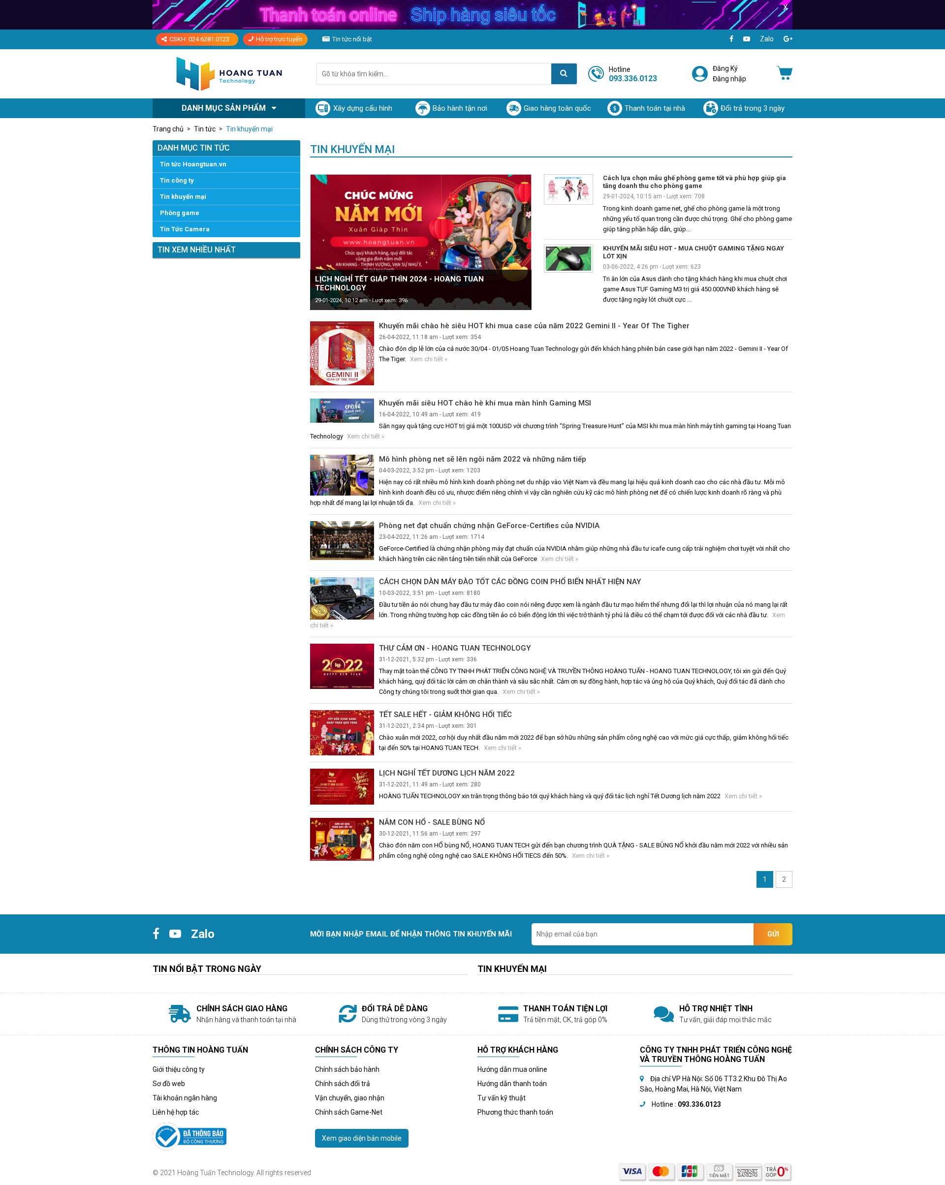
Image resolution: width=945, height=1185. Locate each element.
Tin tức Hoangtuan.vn (193, 164)
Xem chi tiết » (428, 359)
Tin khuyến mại (183, 196)
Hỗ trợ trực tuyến (279, 39)
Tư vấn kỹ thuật (501, 1098)
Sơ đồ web (169, 1084)
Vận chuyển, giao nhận (349, 1098)
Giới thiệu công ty (179, 1069)
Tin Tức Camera (185, 229)
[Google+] (788, 39)
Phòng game (179, 213)
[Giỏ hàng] (784, 74)
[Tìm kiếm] (564, 73)
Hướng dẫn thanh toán (512, 1084)
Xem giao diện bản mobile (362, 1138)
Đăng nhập (729, 79)
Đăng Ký (725, 68)
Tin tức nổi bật (352, 39)
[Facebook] (731, 39)
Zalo (767, 39)
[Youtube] (746, 39)
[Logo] (229, 73)
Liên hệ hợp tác (176, 1112)
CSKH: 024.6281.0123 (199, 39)
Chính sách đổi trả (342, 1084)
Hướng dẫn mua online (512, 1069)
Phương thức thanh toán (515, 1112)
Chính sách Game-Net (348, 1112)
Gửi (773, 934)
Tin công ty (177, 180)
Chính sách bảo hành (347, 1069)
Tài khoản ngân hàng (185, 1098)
